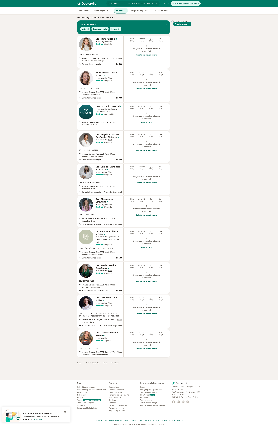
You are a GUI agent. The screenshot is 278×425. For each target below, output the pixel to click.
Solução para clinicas (148, 392)
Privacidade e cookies (86, 387)
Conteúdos (144, 397)
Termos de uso (146, 400)
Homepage (81, 363)
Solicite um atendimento (146, 55)
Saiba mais (37, 419)
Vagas (88, 400)
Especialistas (114, 387)
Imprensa (81, 405)
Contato (80, 397)
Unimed (85, 29)
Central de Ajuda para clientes (152, 405)
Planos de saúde (115, 392)
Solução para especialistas (151, 389)
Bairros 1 (120, 10)
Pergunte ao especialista (119, 395)
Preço (142, 387)
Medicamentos (115, 397)
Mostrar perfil (146, 122)
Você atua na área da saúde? (184, 3)
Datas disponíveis (101, 10)
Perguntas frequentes (118, 405)
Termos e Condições (85, 402)
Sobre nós (81, 395)
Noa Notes (147, 395)
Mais (110, 41)
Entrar (166, 3)
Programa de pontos (139, 10)
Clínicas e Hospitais (117, 389)
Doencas (112, 402)
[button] (166, 24)
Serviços (112, 400)
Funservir (115, 29)
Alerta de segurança (148, 402)
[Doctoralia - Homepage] (91, 3)
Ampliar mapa (181, 24)
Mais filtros (163, 10)
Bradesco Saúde (100, 29)
